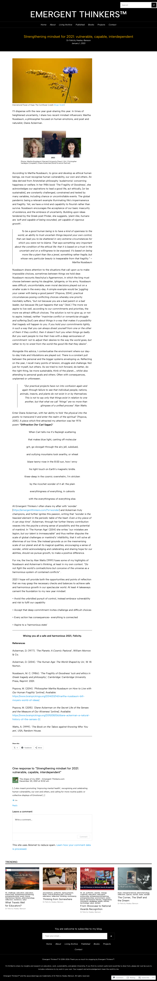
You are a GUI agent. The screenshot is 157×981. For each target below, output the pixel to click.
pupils (100, 901)
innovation (84, 901)
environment (100, 898)
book (45, 894)
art (84, 893)
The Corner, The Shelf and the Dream (132, 899)
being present (67, 893)
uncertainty (71, 896)
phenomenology (28, 898)
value (24, 900)
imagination (107, 900)
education (20, 893)
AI (6, 893)
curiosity (67, 894)
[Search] (153, 5)
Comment (83, 837)
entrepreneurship (12, 896)
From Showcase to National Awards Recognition (95, 907)
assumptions (48, 893)
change (104, 893)
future (27, 896)
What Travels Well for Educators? (15, 904)
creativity (83, 894)
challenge (11, 893)
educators (29, 893)
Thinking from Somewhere (57, 899)
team (141, 894)
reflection (9, 900)
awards (97, 893)
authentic (57, 893)
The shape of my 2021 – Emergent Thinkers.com (42, 779)
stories (106, 901)
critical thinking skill (55, 894)
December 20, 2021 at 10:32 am (34, 781)
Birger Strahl (59, 105)
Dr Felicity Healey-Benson (78, 40)
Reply (14, 805)
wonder (147, 894)
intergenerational (129, 893)
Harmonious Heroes (13, 898)
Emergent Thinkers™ (78, 14)
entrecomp (9, 894)
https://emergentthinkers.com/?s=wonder (36, 510)
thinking (63, 896)
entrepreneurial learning (24, 894)
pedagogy (93, 901)
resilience (17, 900)
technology (84, 903)
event (22, 896)
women (97, 903)
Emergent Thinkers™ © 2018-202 (55, 959)
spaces (129, 894)
